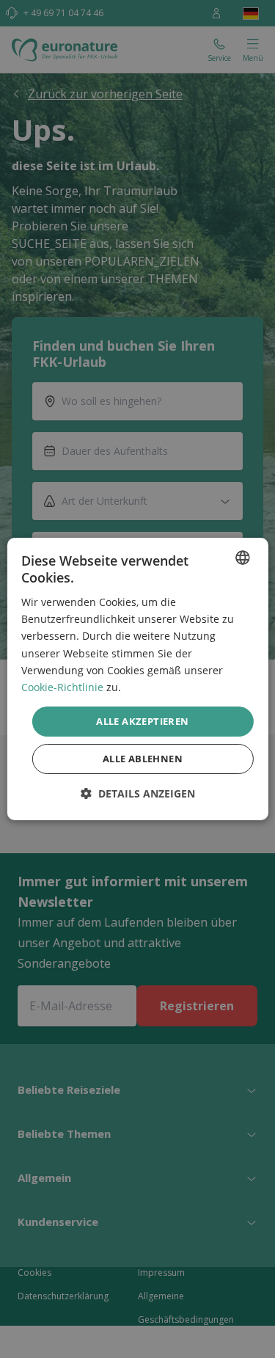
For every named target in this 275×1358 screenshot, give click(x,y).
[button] (138, 793)
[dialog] (137, 679)
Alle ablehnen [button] (143, 758)
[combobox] (242, 557)
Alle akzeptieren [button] (142, 721)
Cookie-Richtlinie (62, 687)
